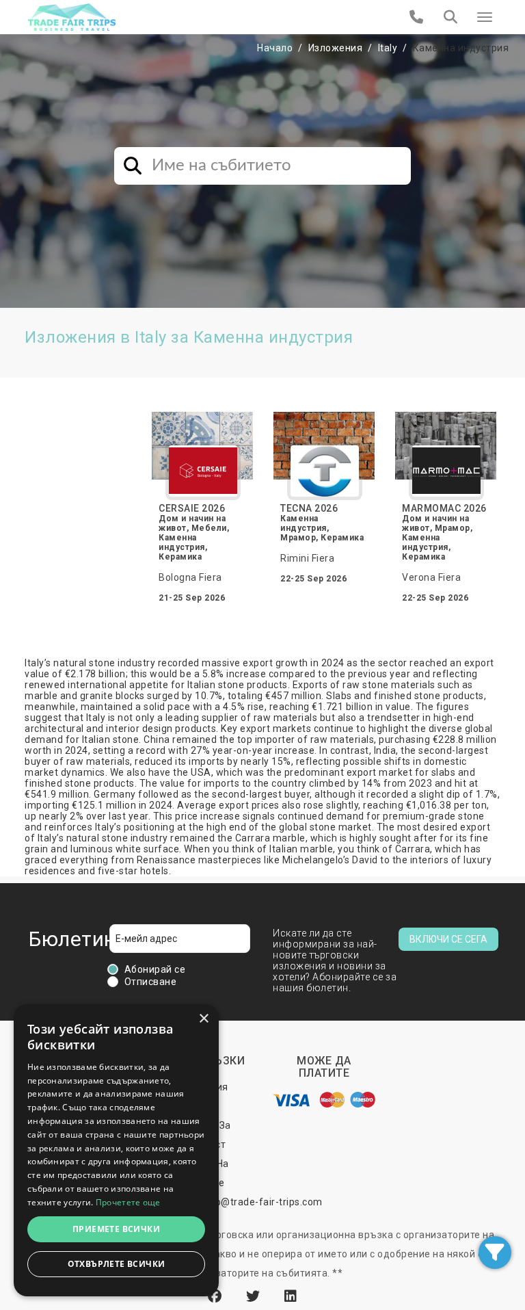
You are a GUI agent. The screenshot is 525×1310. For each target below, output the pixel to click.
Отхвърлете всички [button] (116, 1264)
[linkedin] (290, 1296)
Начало (275, 47)
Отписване (150, 981)
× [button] (203, 1019)
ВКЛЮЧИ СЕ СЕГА (448, 939)
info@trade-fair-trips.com (262, 1201)
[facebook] (217, 1296)
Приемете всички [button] (116, 1229)
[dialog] (116, 1150)
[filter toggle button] (495, 1252)
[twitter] (255, 1296)
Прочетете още (128, 1202)
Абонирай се (155, 969)
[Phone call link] (417, 17)
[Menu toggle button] (484, 17)
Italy (388, 47)
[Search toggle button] (450, 17)
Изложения (335, 47)
